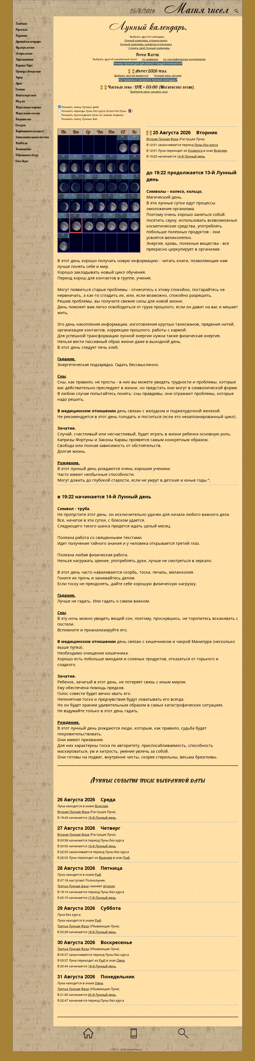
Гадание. (66, 359)
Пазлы (20, 101)
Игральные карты (28, 107)
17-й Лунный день (102, 897)
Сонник (20, 89)
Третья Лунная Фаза (73, 926)
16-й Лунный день (102, 846)
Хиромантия (24, 59)
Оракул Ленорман (28, 71)
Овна (121, 960)
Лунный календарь (28, 41)
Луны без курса (206, 144)
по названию (150, 59)
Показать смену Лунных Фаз (79, 119)
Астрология (24, 53)
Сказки (21, 125)
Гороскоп (21, 29)
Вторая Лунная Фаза (162, 139)
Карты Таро (24, 65)
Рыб (126, 857)
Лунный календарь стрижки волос (146, 40)
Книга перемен (26, 95)
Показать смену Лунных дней (80, 107)
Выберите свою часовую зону (149, 91)
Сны (61, 376)
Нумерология (25, 47)
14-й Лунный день (191, 156)
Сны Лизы (22, 161)
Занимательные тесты (32, 137)
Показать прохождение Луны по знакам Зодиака (92, 115)
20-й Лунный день (102, 994)
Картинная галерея (29, 131)
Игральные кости (28, 113)
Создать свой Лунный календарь (149, 48)
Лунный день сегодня (167, 75)
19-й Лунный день (102, 966)
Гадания (21, 35)
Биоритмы (23, 119)
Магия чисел (196, 8)
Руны (19, 77)
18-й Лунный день (102, 932)
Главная (21, 23)
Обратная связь (27, 155)
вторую (109, 886)
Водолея (220, 150)
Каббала (21, 143)
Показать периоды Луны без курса (83, 111)
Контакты (23, 149)
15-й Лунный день (102, 817)
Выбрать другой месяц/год (131, 75)
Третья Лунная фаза (73, 886)
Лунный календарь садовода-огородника (146, 44)
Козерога (195, 150)
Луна (19, 83)
